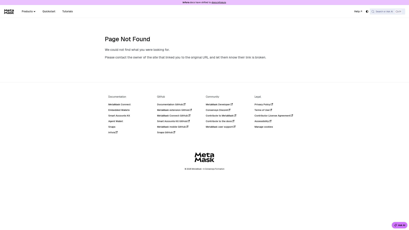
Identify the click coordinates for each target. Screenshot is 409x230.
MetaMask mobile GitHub (171, 126)
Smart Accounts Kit (119, 115)
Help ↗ (358, 11)
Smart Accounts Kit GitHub (172, 121)
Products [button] (27, 11)
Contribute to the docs (219, 121)
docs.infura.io (219, 2)
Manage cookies (264, 126)
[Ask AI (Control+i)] (399, 225)
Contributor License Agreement (272, 115)
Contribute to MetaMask (220, 115)
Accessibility (262, 121)
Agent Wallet (115, 121)
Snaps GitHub (165, 132)
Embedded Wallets (119, 109)
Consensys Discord (217, 109)
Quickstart (48, 11)
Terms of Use (262, 109)
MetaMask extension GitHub (173, 109)
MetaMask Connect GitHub (172, 115)
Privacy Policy (262, 104)
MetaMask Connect (119, 104)
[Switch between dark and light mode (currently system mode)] (367, 11)
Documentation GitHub (170, 104)
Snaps (111, 126)
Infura (111, 132)
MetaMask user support (219, 126)
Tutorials (67, 11)
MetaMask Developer (218, 104)
